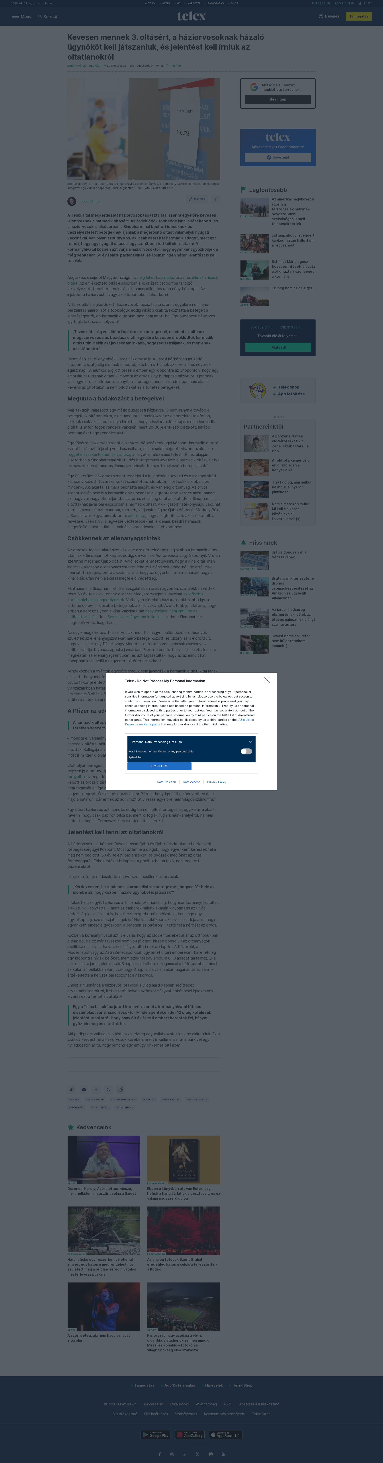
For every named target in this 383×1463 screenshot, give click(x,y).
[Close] (268, 681)
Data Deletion (166, 782)
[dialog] (191, 731)
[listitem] (189, 741)
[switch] (246, 751)
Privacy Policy (216, 782)
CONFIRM (159, 766)
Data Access (191, 782)
